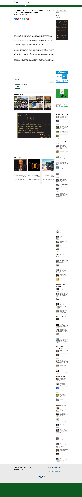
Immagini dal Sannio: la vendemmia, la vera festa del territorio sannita (62, 117)
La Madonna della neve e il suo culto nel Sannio (62, 163)
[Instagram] (19, 91)
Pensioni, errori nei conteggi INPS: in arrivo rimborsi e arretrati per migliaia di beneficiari (62, 439)
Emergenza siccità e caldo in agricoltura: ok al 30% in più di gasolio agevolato (62, 371)
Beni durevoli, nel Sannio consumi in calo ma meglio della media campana (62, 361)
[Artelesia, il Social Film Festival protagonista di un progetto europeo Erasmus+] (48, 165)
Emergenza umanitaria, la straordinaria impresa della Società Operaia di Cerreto (62, 185)
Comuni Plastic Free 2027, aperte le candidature (61, 379)
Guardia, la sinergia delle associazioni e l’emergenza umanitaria (61, 189)
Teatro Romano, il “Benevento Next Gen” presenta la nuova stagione (62, 325)
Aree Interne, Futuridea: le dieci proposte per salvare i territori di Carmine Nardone (61, 320)
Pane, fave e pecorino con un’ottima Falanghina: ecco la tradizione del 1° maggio (62, 153)
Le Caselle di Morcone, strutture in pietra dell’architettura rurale (62, 261)
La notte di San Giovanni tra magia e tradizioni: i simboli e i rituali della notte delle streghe (61, 147)
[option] (20, 172)
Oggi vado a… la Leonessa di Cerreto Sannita (61, 233)
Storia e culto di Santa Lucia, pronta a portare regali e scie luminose (62, 459)
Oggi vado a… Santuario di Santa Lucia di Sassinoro (62, 249)
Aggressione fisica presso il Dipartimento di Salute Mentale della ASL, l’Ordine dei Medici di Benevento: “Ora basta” (62, 340)
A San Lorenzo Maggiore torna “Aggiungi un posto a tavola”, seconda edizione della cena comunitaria (61, 305)
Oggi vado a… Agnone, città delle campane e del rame (62, 237)
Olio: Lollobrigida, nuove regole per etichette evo (61, 395)
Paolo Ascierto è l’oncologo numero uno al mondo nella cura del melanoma (62, 415)
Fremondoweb (17, 14)
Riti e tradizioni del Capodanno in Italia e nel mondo (61, 455)
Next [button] (53, 172)
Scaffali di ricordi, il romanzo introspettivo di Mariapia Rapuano (62, 180)
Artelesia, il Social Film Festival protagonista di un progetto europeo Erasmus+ (62, 330)
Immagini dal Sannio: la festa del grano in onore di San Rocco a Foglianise (62, 137)
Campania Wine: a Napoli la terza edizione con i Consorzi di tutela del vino (61, 367)
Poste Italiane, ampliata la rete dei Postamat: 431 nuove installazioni (62, 384)
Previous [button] (15, 172)
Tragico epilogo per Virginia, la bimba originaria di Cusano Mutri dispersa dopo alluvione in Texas (62, 409)
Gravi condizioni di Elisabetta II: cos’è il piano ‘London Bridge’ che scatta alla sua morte (62, 431)
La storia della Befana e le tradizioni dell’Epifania (62, 450)
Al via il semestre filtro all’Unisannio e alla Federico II (62, 351)
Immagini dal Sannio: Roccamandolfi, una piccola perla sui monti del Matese (61, 122)
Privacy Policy (39, 476)
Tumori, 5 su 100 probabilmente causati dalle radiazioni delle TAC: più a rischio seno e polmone (62, 420)
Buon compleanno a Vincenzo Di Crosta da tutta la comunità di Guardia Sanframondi (62, 195)
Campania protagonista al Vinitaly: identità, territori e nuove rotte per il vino (62, 401)
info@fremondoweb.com (19, 469)
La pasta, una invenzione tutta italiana (61, 280)
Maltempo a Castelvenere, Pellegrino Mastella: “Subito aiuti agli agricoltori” (61, 356)
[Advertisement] (34, 27)
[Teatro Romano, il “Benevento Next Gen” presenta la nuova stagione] (34, 165)
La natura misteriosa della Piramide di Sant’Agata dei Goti (61, 266)
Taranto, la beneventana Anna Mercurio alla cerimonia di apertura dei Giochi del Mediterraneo (61, 390)
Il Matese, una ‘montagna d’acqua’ (63, 168)
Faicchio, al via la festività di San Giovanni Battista (61, 300)
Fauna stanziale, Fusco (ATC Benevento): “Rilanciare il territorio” (62, 335)
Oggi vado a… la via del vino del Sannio (64, 246)
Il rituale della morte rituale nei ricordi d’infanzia (61, 275)
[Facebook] (15, 91)
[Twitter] (16, 91)
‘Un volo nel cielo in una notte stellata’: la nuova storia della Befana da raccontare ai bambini (61, 445)
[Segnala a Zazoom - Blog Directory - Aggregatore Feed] (41, 477)
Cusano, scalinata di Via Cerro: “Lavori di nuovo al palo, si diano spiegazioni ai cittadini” (62, 295)
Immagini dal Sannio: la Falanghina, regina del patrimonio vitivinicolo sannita (62, 132)
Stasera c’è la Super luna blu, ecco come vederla (61, 425)
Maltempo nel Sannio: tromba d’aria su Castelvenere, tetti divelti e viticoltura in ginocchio (62, 312)
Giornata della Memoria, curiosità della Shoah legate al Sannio (61, 270)
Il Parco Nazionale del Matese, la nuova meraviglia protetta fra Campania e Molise (62, 158)
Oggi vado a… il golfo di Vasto (64, 242)
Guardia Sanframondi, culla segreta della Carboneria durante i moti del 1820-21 (61, 175)
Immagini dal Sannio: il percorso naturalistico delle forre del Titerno (62, 127)
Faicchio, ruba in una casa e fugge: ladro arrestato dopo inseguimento (61, 289)
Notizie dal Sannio (25, 14)
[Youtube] (17, 91)
